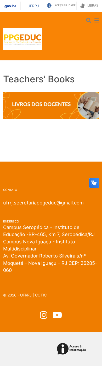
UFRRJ (33, 6)
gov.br (10, 6)
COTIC (41, 295)
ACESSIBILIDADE (65, 5)
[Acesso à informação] (72, 349)
